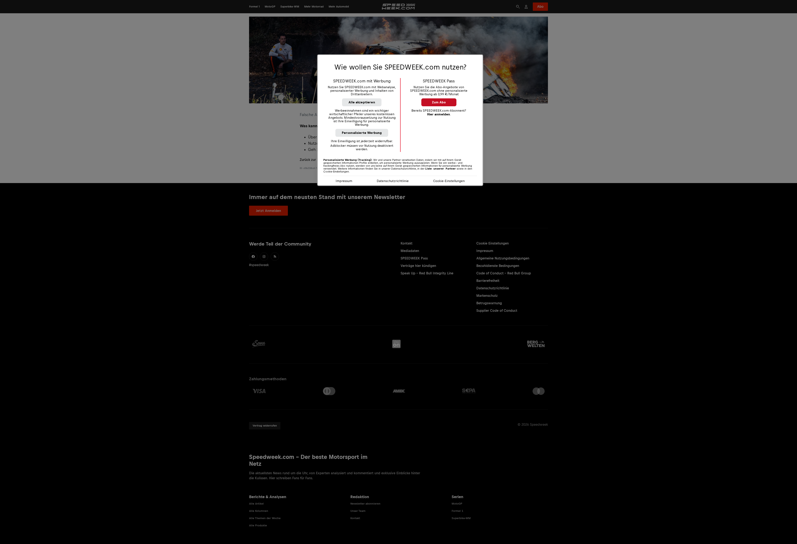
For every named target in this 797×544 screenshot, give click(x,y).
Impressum (344, 181)
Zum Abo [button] (439, 102)
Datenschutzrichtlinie (393, 181)
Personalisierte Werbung (362, 132)
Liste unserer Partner (440, 168)
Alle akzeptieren (361, 102)
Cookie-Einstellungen (449, 181)
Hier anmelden (438, 114)
